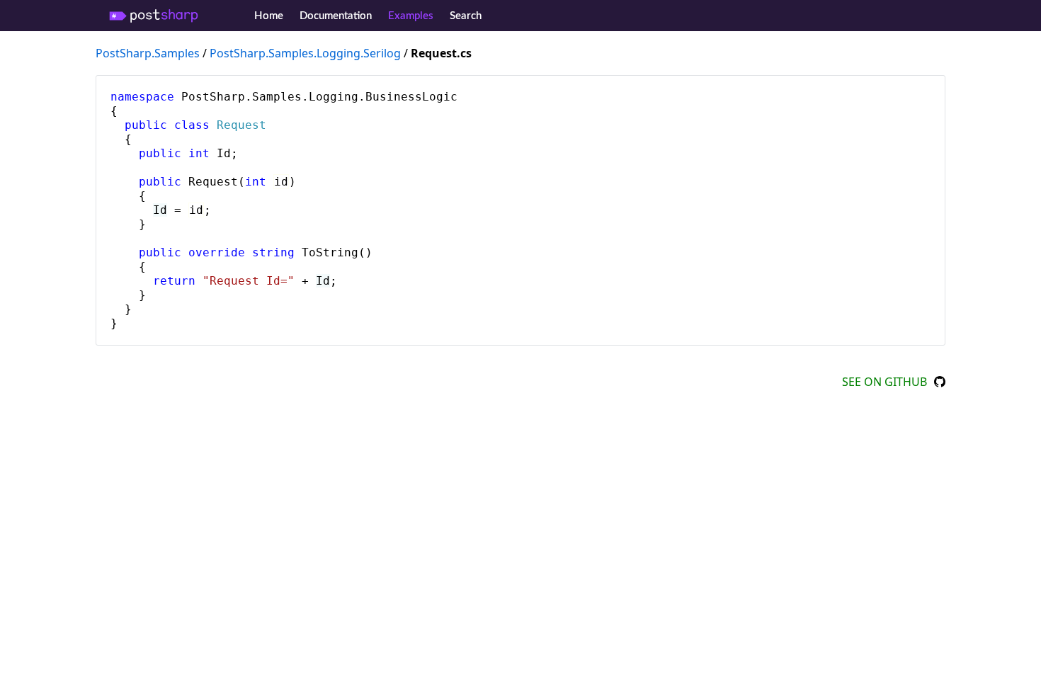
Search (466, 16)
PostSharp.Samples (148, 53)
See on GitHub (884, 381)
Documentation (336, 16)
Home (268, 16)
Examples (410, 16)
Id (160, 210)
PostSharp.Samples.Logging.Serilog (305, 53)
